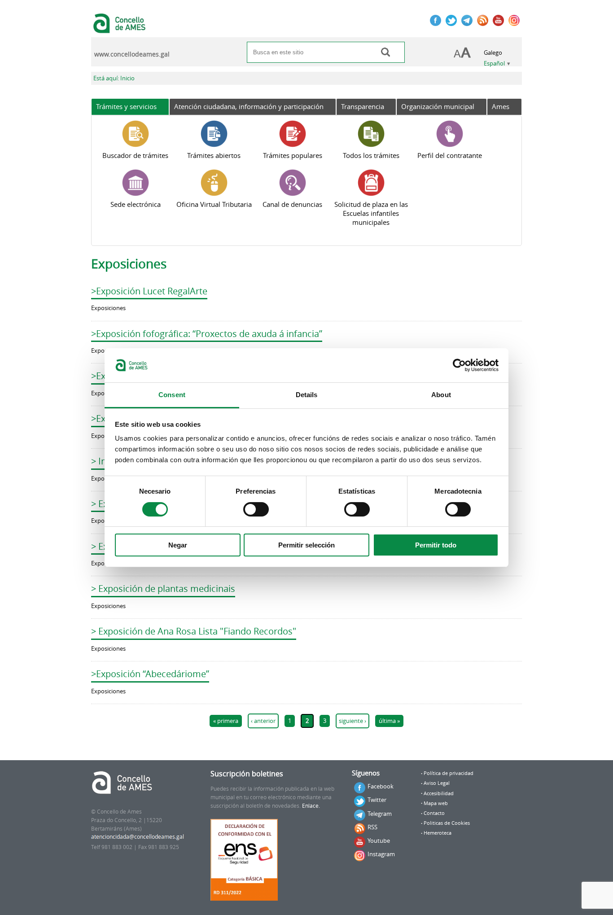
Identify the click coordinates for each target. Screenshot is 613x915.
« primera (225, 721)
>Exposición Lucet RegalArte (149, 291)
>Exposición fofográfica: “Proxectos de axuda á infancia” (206, 334)
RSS (372, 827)
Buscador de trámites (135, 155)
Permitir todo (435, 545)
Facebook (381, 786)
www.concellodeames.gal (132, 54)
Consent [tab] (171, 394)
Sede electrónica (135, 204)
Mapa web (436, 803)
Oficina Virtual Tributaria (214, 204)
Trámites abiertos (214, 155)
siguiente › (352, 721)
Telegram (380, 814)
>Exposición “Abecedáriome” (150, 674)
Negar (177, 545)
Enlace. (311, 806)
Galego (493, 53)
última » (389, 721)
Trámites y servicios (126, 106)
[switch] (256, 509)
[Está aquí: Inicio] (120, 28)
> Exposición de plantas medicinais (163, 588)
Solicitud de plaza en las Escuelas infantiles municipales (371, 213)
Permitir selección (306, 545)
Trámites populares (292, 155)
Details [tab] (307, 394)
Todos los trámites (371, 155)
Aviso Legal (437, 783)
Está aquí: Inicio (114, 78)
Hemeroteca (437, 833)
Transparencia (362, 106)
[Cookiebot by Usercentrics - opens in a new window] (459, 365)
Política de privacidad (448, 773)
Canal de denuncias (292, 204)
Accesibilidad (439, 793)
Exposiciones (108, 308)
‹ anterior (263, 721)
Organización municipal (437, 106)
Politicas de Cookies (447, 823)
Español (494, 63)
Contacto (434, 813)
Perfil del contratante (449, 155)
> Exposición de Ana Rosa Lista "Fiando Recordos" (193, 631)
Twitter (377, 800)
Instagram (381, 854)
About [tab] (441, 394)
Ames (500, 106)
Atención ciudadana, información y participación (249, 106)
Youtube (379, 840)
